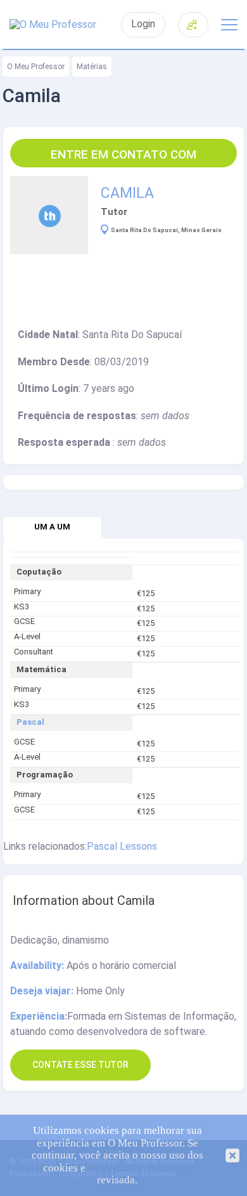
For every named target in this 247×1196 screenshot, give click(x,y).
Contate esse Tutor (80, 1065)
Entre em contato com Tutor (123, 157)
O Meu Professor (36, 66)
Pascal (30, 722)
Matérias (92, 66)
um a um (52, 526)
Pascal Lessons (122, 846)
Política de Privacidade (139, 1168)
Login (143, 24)
